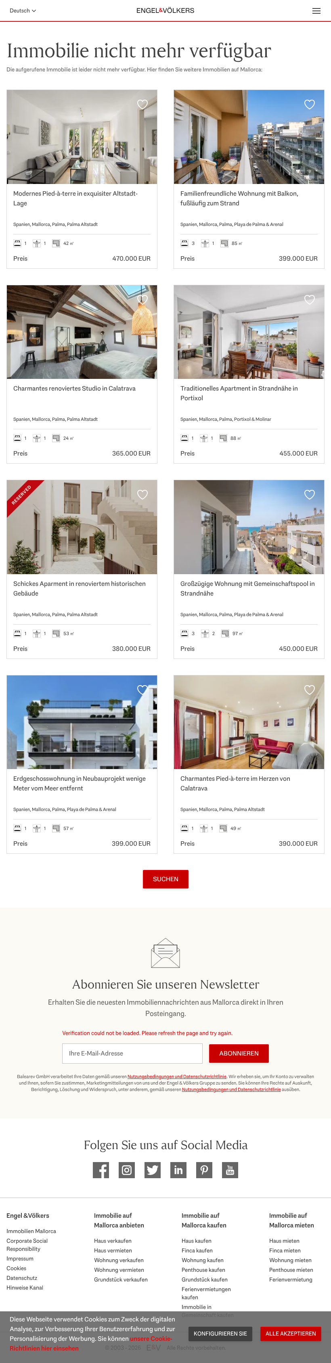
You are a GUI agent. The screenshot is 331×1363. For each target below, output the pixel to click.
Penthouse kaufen (203, 1269)
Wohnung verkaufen (119, 1260)
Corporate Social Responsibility (27, 1244)
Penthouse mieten (291, 1269)
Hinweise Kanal (24, 1287)
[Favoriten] (142, 104)
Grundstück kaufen (205, 1279)
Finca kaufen (197, 1250)
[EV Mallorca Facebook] (101, 1170)
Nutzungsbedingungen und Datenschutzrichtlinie (177, 1076)
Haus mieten (284, 1240)
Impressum (20, 1258)
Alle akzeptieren (291, 1333)
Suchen (165, 879)
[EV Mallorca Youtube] (230, 1170)
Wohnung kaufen (203, 1260)
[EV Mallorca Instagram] (127, 1170)
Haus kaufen (197, 1240)
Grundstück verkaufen (121, 1279)
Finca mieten (285, 1250)
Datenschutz (21, 1277)
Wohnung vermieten (119, 1269)
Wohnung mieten (290, 1260)
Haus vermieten (113, 1250)
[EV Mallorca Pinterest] (204, 1170)
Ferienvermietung (290, 1279)
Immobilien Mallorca (31, 1231)
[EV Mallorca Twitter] (153, 1170)
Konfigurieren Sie (220, 1333)
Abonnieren (239, 1053)
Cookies (16, 1268)
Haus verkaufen (113, 1240)
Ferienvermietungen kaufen (206, 1293)
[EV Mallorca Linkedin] (178, 1170)
